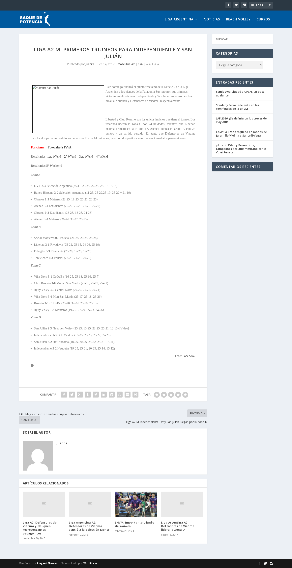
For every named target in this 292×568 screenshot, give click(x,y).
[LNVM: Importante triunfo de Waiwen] (136, 504)
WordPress (90, 563)
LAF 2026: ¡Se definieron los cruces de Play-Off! (241, 120)
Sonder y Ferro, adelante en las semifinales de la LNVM (237, 107)
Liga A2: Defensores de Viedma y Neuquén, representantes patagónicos (39, 528)
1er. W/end (54, 156)
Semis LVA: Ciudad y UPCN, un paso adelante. (240, 93)
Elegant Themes (47, 563)
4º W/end (102, 156)
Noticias (212, 19)
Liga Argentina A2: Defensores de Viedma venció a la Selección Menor (89, 526)
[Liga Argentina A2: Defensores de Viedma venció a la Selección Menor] (90, 504)
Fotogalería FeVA (60, 147)
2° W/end (70, 156)
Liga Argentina (179, 19)
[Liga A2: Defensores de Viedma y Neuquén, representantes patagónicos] (44, 504)
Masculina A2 (126, 64)
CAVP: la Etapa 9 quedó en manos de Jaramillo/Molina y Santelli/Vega (241, 133)
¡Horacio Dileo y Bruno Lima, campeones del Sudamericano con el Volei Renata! (241, 148)
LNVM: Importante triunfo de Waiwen (134, 524)
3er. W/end (86, 156)
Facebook (189, 356)
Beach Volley (238, 19)
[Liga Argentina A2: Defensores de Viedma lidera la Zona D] (182, 504)
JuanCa (90, 64)
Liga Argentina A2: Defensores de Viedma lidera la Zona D (177, 526)
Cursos (263, 19)
